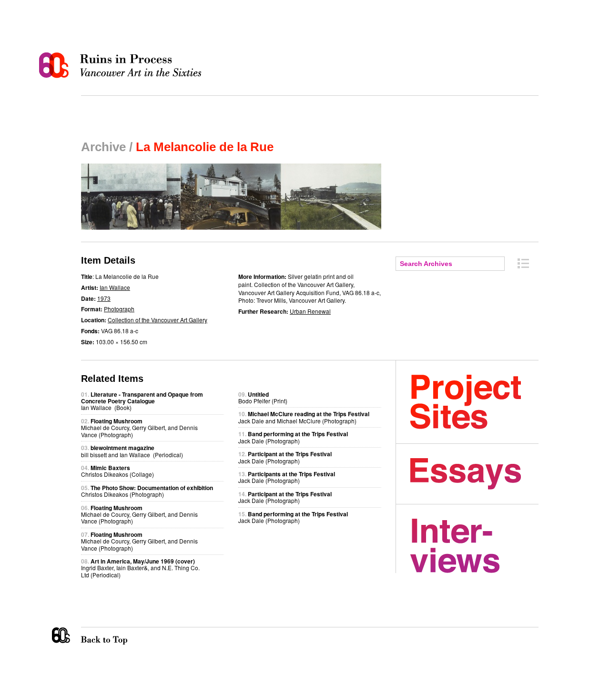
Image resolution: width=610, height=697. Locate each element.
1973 (104, 298)
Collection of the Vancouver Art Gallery (157, 320)
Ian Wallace (115, 287)
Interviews (474, 546)
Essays (474, 474)
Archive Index (523, 263)
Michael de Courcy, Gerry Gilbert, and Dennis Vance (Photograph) (139, 428)
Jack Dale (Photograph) (293, 437)
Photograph (119, 309)
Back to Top (123, 636)
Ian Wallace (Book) (142, 401)
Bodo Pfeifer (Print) (262, 397)
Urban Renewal (310, 311)
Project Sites (474, 402)
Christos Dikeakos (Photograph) (147, 490)
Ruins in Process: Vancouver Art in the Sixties (122, 65)
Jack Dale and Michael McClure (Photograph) (303, 417)
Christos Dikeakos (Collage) (117, 470)
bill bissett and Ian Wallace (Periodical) (132, 450)
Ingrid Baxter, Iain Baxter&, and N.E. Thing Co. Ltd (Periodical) (140, 568)
